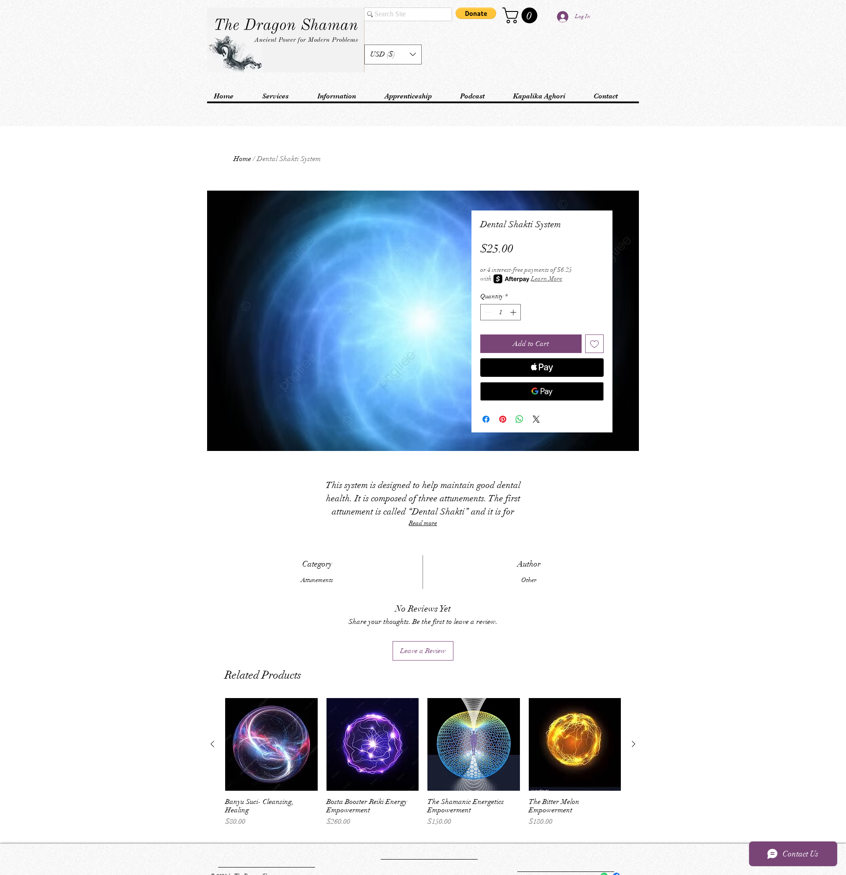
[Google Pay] (542, 391)
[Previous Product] (212, 744)
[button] (393, 54)
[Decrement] (487, 312)
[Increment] (513, 312)
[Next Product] (633, 744)
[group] (423, 767)
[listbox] (393, 54)
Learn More (546, 278)
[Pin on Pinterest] (502, 419)
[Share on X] (536, 419)
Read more (423, 523)
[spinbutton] (500, 312)
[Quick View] (271, 744)
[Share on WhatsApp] (519, 419)
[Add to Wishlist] (594, 343)
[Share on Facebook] (486, 419)
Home (242, 158)
